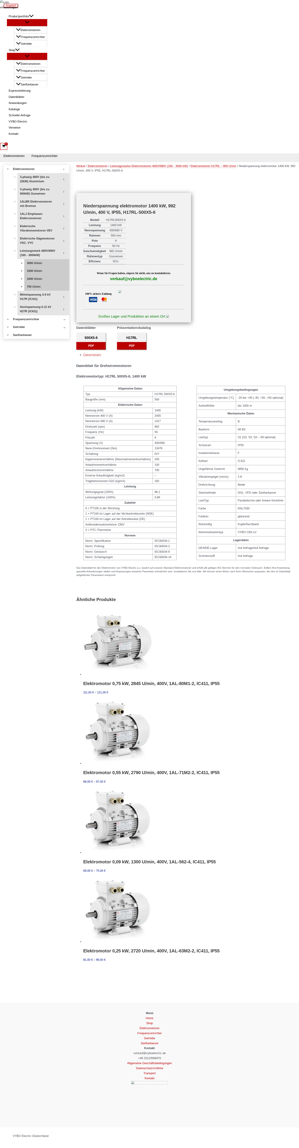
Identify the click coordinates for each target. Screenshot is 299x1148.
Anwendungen (18, 103)
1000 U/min (34, 279)
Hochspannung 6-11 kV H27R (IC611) (35, 309)
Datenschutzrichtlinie (149, 1068)
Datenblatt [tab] (92, 355)
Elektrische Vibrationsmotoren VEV (36, 228)
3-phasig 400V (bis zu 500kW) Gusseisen (34, 191)
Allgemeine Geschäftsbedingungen (149, 1063)
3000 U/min (34, 263)
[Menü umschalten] (27, 22)
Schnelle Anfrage (19, 115)
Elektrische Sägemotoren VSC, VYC (37, 241)
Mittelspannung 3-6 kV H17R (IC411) (35, 297)
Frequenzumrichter (33, 37)
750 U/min (33, 286)
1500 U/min (34, 271)
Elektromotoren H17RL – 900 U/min (213, 166)
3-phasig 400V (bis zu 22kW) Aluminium (34, 179)
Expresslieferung (19, 90)
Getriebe (26, 43)
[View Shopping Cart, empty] (3, 146)
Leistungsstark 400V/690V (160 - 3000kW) (37, 253)
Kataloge (14, 109)
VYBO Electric (18, 121)
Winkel (80, 166)
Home (149, 1018)
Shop (12, 50)
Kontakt (14, 133)
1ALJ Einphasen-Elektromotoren (31, 216)
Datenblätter (16, 97)
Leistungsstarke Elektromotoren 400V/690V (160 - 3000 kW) (149, 166)
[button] (31, 16)
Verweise (14, 127)
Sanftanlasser (29, 84)
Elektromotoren (30, 30)
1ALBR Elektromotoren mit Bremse (36, 204)
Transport (149, 1073)
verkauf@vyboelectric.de (133, 279)
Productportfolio (19, 16)
